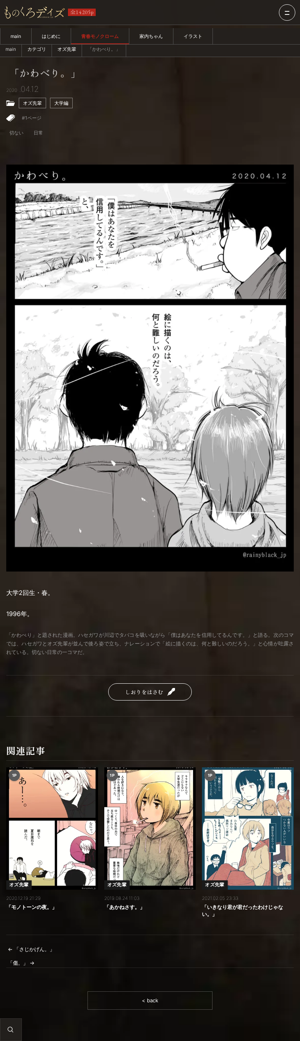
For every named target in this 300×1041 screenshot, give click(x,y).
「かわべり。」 (44, 73)
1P (14, 775)
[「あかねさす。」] (150, 828)
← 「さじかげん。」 (31, 949)
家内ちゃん (151, 36)
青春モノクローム (100, 36)
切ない (16, 133)
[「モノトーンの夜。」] (52, 828)
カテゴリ (36, 49)
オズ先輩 (66, 49)
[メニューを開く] (287, 12)
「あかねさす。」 (124, 907)
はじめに (51, 36)
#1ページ (31, 118)
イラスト (193, 36)
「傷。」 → (21, 963)
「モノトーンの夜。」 (31, 907)
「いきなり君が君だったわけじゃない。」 (242, 910)
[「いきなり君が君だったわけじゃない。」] (248, 828)
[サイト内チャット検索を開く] (10, 1029)
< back (150, 1000)
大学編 (61, 103)
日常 (38, 133)
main (16, 36)
